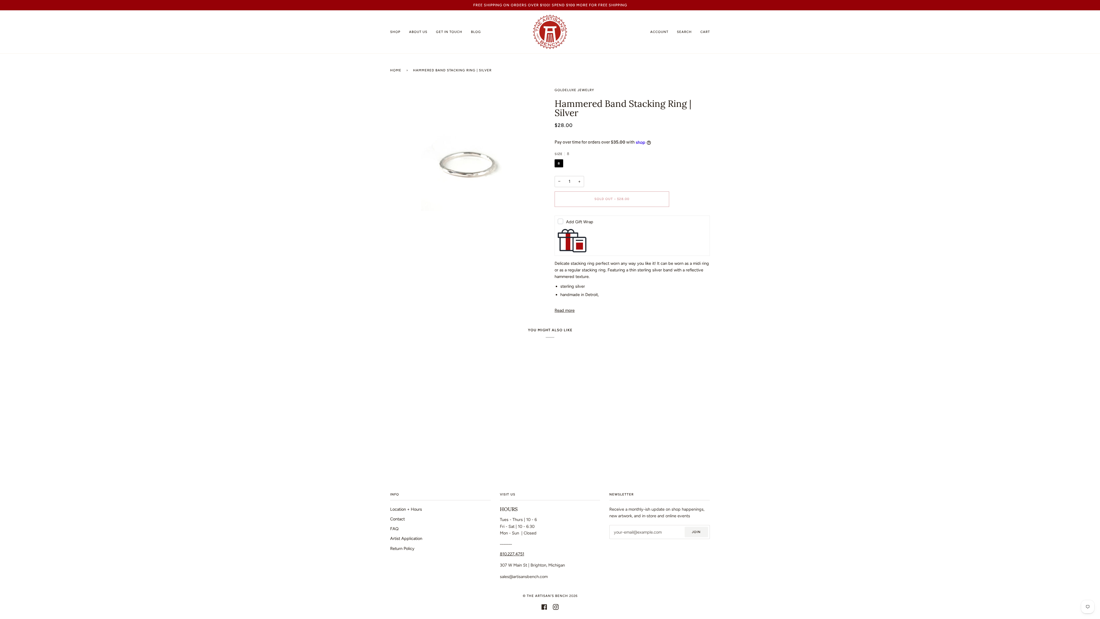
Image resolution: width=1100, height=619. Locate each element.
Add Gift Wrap (579, 221)
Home (395, 70)
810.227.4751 (512, 554)
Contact (397, 519)
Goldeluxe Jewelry (574, 90)
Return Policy (402, 548)
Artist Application (406, 538)
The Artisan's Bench (547, 596)
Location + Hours (406, 509)
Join (696, 532)
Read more (565, 310)
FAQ (394, 528)
